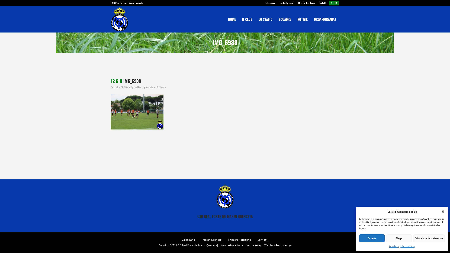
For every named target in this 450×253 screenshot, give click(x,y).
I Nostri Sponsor (286, 3)
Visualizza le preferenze (429, 238)
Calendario (270, 3)
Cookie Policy (394, 246)
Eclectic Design (283, 245)
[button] (443, 211)
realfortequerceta (143, 87)
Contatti (322, 3)
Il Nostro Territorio (306, 3)
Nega (399, 238)
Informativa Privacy (407, 246)
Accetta (372, 238)
